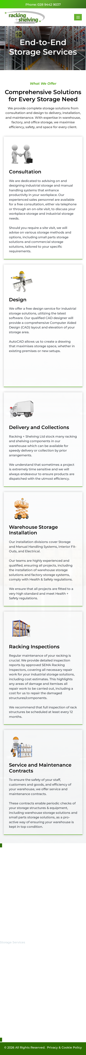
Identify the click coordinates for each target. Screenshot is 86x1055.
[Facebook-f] (2, 884)
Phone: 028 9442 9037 (43, 4)
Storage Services (12, 942)
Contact (6, 969)
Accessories (9, 948)
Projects (6, 958)
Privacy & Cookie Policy (64, 1047)
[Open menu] (78, 17)
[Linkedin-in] (8, 884)
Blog (3, 964)
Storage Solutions (13, 937)
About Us (7, 953)
